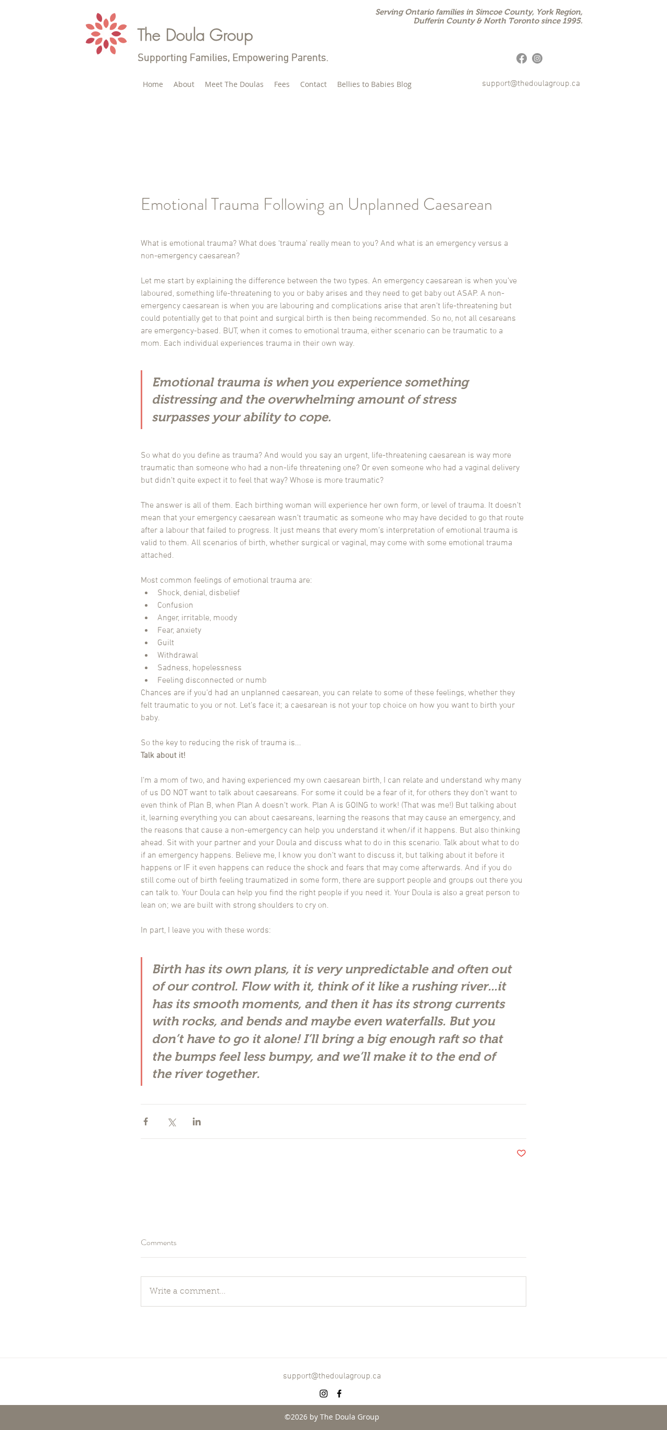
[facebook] (339, 1393)
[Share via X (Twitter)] (171, 1121)
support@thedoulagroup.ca (531, 84)
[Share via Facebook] (146, 1121)
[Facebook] (521, 58)
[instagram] (323, 1393)
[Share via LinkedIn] (197, 1121)
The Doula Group (195, 34)
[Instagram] (537, 58)
